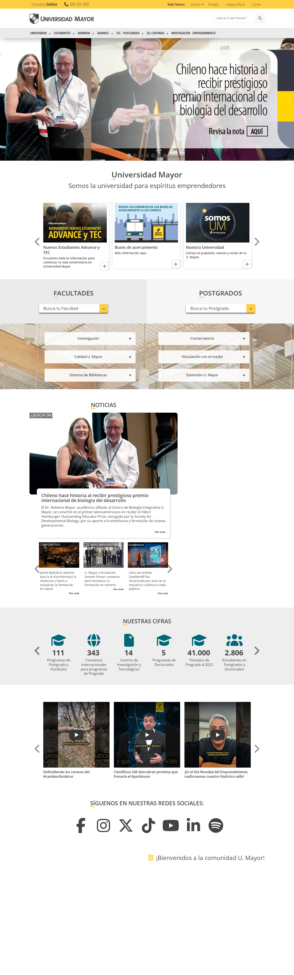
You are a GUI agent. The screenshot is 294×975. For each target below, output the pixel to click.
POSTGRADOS (131, 33)
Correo (256, 4)
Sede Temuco (176, 4)
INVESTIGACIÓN (181, 33)
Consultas (44, 4)
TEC (118, 33)
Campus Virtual (235, 4)
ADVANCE (103, 33)
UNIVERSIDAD (38, 33)
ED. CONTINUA (155, 33)
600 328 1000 (79, 4)
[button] (129, 156)
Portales (213, 4)
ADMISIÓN (84, 33)
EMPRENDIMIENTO (204, 33)
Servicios (195, 4)
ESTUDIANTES (62, 33)
